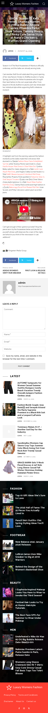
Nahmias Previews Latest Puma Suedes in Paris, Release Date (28, 652)
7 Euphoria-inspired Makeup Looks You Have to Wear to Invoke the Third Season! (30, 592)
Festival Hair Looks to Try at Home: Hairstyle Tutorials (29, 605)
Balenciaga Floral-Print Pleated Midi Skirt (24, 187)
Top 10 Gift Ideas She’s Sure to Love (30, 497)
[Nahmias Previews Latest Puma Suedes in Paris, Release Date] (8, 652)
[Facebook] (19, 708)
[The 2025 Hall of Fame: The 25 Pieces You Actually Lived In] (8, 510)
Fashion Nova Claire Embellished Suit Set (22, 163)
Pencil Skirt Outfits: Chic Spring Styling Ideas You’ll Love (29, 523)
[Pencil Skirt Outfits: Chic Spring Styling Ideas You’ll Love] (8, 523)
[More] (37, 58)
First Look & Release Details (35, 272)
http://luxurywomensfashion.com (29, 286)
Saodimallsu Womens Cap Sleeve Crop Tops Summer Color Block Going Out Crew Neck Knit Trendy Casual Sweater (31, 448)
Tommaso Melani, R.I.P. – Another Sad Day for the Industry (29, 429)
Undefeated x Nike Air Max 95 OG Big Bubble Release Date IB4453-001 (29, 639)
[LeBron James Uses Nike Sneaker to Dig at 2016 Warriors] (8, 557)
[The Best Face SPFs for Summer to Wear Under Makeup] (8, 618)
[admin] (5, 51)
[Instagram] (24, 708)
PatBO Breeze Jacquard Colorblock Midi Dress (23, 174)
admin (10, 51)
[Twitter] (28, 708)
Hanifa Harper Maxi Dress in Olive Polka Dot (19, 166)
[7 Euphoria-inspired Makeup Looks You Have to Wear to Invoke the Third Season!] (8, 592)
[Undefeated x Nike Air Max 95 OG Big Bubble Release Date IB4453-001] (8, 639)
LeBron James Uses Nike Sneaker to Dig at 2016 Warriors (28, 557)
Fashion (24, 14)
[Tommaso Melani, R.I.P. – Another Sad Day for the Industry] (9, 431)
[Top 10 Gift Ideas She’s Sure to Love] (8, 498)
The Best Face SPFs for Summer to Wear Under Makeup (28, 618)
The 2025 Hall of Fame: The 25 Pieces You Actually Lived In (30, 510)
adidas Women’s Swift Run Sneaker (12, 272)
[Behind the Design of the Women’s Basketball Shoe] (8, 569)
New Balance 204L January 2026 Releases (29, 543)
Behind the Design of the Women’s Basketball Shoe (29, 568)
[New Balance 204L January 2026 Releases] (8, 545)
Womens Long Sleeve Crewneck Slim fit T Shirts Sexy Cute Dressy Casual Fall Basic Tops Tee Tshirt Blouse (29, 668)
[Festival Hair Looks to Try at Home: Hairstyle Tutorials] (8, 605)
